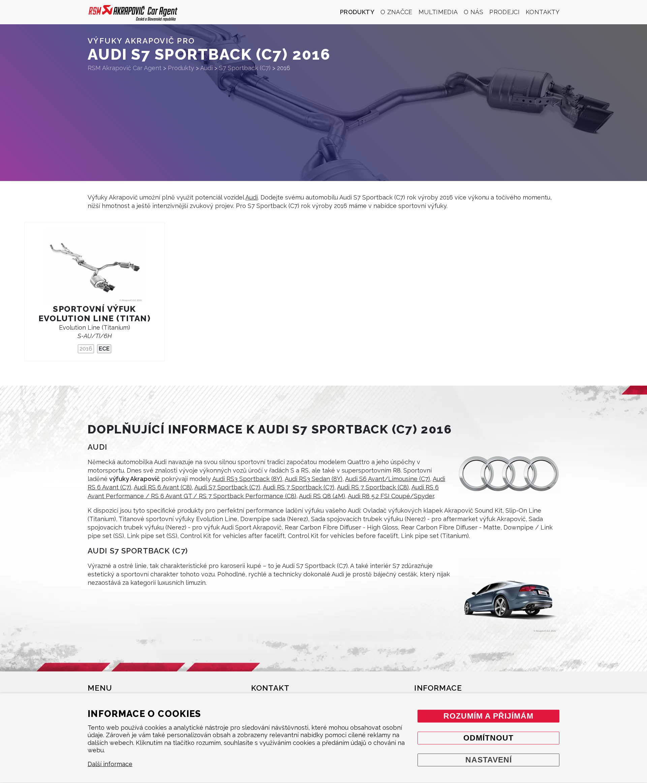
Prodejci (504, 12)
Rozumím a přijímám (488, 716)
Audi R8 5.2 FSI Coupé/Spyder (391, 496)
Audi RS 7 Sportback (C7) (298, 487)
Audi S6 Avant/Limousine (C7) (387, 478)
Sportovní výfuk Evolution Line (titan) (94, 313)
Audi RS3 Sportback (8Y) (247, 478)
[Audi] (508, 473)
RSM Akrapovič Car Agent (124, 67)
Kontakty (542, 12)
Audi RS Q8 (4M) (322, 496)
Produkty (357, 12)
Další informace (110, 763)
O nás (473, 12)
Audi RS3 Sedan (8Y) (313, 478)
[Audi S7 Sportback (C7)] (508, 597)
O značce (396, 12)
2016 (86, 348)
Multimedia (438, 12)
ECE (104, 348)
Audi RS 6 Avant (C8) (163, 487)
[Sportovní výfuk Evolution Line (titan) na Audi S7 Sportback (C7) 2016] (94, 266)
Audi (251, 197)
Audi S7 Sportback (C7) (227, 487)
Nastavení (488, 759)
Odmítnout (488, 737)
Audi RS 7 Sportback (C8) (373, 487)
